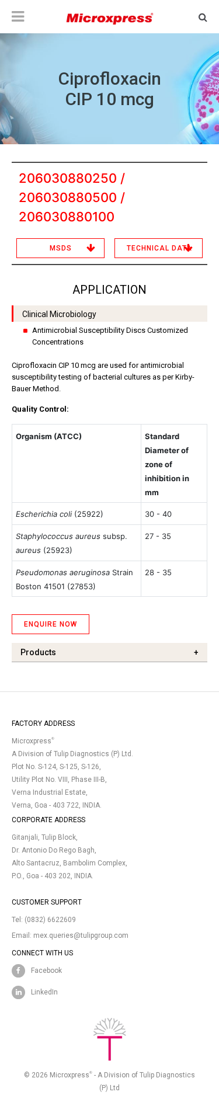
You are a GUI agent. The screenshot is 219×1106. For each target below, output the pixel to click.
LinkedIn (44, 992)
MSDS (61, 248)
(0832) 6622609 (50, 920)
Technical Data (159, 248)
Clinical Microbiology (59, 314)
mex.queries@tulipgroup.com (80, 935)
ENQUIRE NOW (50, 624)
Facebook (46, 970)
